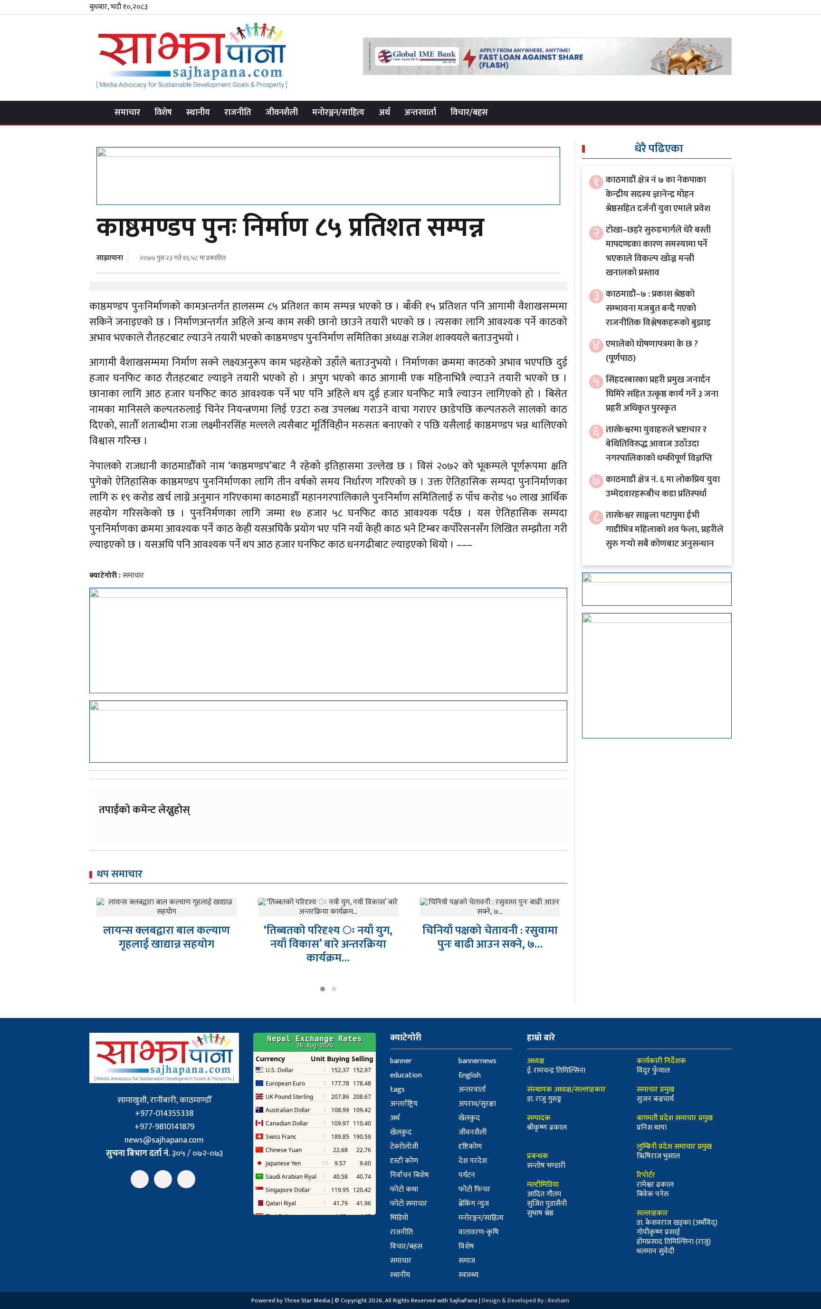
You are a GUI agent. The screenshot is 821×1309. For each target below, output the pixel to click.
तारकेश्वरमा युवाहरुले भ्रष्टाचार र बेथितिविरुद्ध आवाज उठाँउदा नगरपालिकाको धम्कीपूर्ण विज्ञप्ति (659, 443)
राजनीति (237, 113)
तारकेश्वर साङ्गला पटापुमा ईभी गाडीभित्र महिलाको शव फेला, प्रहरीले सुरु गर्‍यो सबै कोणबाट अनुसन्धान (665, 529)
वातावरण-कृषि (478, 1232)
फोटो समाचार (408, 1203)
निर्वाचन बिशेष (409, 1175)
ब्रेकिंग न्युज (473, 1203)
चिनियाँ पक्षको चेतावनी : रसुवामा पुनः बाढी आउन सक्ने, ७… (490, 937)
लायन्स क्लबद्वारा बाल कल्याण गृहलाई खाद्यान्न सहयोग (166, 937)
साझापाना (109, 258)
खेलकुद (469, 1118)
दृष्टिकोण (470, 1146)
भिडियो (399, 1218)
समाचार (127, 113)
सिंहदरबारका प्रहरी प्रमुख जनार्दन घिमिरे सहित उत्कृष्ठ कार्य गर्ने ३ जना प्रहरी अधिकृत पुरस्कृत (662, 394)
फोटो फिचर (474, 1189)
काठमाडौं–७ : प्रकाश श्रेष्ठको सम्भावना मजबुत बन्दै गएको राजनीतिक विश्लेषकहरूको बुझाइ (658, 308)
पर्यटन (466, 1175)
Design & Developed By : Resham (525, 1300)
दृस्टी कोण (404, 1160)
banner (401, 1061)
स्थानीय (198, 113)
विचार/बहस (469, 113)
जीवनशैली (282, 113)
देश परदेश (472, 1160)
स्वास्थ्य (468, 1275)
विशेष (163, 113)
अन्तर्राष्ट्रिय (404, 1103)
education (406, 1075)
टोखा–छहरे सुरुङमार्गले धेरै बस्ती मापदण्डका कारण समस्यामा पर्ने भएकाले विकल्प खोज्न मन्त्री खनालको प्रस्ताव (658, 251)
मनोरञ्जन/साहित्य (338, 113)
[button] (322, 989)
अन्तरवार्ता (420, 113)
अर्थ (384, 113)
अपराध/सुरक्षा (477, 1103)
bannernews (477, 1061)
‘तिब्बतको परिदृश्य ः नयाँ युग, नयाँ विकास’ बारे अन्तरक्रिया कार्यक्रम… (328, 944)
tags (397, 1089)
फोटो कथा (404, 1189)
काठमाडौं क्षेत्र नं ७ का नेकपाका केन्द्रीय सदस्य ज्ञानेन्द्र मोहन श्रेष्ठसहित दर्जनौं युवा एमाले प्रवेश (658, 194)
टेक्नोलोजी (404, 1146)
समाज (466, 1260)
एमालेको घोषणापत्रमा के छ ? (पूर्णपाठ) (652, 351)
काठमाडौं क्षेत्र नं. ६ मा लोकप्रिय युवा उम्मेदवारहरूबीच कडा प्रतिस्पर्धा (663, 486)
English (469, 1075)
